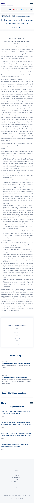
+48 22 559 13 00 (17, 473)
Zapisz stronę (17, 338)
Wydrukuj (17, 344)
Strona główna (4, 15)
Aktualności (11, 15)
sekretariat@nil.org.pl (17, 477)
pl (9, 9)
